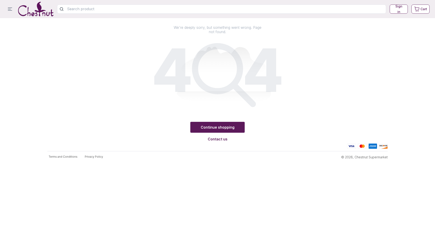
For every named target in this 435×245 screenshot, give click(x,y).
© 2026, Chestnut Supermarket (364, 157)
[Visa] (351, 145)
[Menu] (9, 9)
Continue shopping (217, 127)
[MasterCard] (362, 145)
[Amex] (372, 145)
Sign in (398, 9)
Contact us (217, 139)
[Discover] (383, 145)
